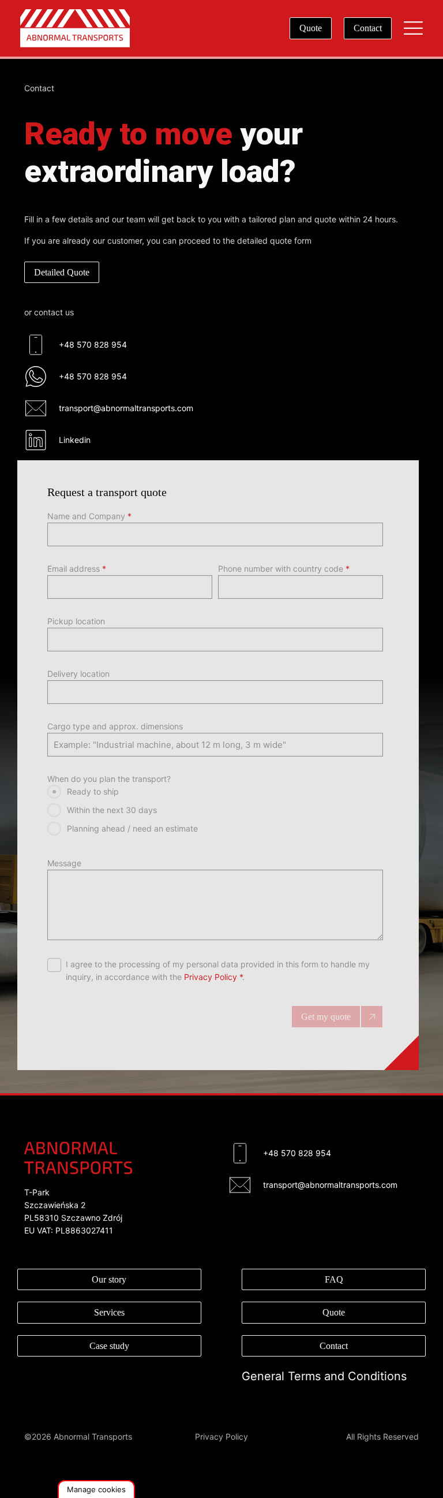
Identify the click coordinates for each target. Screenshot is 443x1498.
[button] (96, 1489)
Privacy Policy (210, 977)
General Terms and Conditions (324, 1376)
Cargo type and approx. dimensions (115, 726)
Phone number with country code (284, 568)
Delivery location (78, 674)
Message (64, 863)
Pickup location (76, 621)
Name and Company (89, 516)
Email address (76, 568)
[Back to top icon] (388, 1474)
